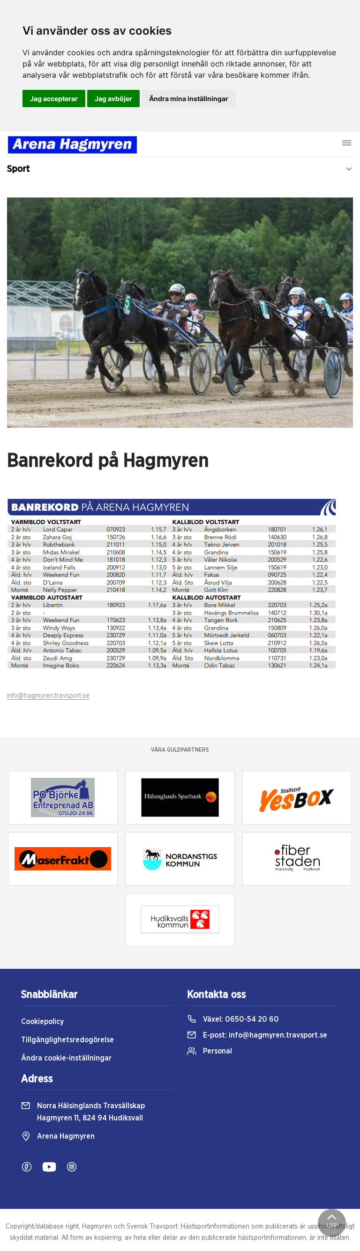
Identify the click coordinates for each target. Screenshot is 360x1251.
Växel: (240, 1019)
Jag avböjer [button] (113, 98)
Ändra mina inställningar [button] (188, 98)
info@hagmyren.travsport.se (48, 696)
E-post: (264, 1035)
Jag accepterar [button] (54, 98)
